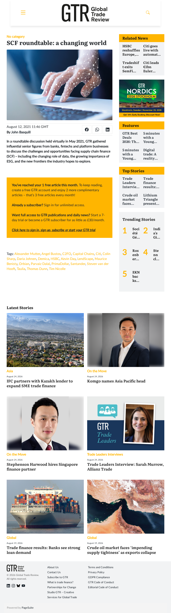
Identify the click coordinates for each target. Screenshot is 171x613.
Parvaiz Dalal (40, 264)
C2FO (66, 254)
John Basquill (21, 132)
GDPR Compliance (99, 577)
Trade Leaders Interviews (105, 454)
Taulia (21, 269)
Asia (10, 371)
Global (11, 537)
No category (16, 36)
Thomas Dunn (37, 269)
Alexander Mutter (27, 254)
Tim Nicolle (57, 269)
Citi (98, 254)
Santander (77, 264)
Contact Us (54, 572)
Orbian (24, 264)
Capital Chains (83, 254)
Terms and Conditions (100, 567)
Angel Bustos (51, 254)
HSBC (55, 259)
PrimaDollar (60, 264)
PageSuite (28, 608)
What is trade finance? (60, 582)
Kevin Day (68, 259)
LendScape (85, 259)
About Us (53, 567)
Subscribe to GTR (57, 577)
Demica (43, 259)
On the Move (97, 371)
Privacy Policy (96, 572)
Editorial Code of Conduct (103, 587)
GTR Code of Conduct (101, 582)
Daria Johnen (26, 259)
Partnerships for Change (61, 587)
